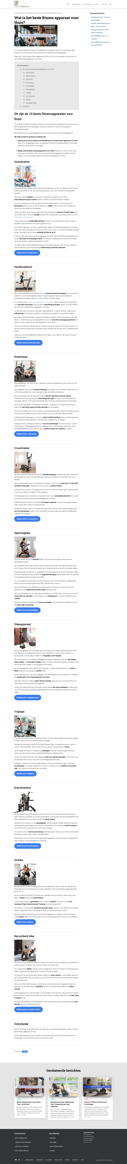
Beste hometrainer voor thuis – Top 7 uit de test (29, 1103)
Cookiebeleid (39, 1160)
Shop (82, 1160)
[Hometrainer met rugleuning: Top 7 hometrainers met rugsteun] (63, 1086)
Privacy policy (58, 1160)
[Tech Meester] (22, 4)
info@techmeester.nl (89, 1138)
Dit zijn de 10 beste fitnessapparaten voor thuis (38, 69)
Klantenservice (87, 1142)
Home (67, 4)
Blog (20, 13)
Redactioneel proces (56, 1146)
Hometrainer (30, 72)
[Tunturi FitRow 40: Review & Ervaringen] (97, 1086)
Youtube (16, 1160)
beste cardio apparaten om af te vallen (40, 302)
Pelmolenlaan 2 (87, 1134)
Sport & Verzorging (27, 13)
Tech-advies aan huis (22, 1150)
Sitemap (67, 1160)
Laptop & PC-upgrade (21, 1146)
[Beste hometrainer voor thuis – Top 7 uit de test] (30, 1086)
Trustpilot (75, 1160)
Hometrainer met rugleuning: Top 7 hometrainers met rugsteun (62, 1104)
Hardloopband (30, 76)
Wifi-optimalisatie (21, 1138)
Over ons (104, 4)
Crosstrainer (30, 82)
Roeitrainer (29, 79)
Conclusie (25, 106)
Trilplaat (28, 93)
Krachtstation (30, 96)
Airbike (28, 99)
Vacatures (53, 1142)
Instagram (19, 1160)
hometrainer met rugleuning (23, 217)
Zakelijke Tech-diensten (23, 1142)
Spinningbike (30, 86)
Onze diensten (76, 4)
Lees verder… (23, 1115)
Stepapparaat (30, 89)
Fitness (35, 13)
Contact (96, 4)
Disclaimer (49, 1160)
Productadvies (87, 4)
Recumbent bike (31, 103)
